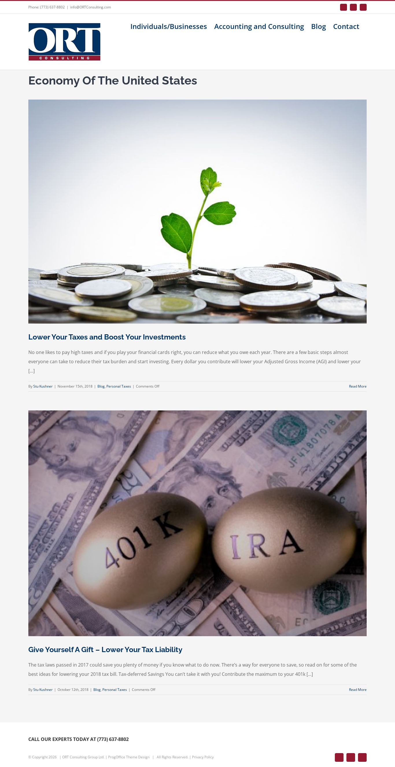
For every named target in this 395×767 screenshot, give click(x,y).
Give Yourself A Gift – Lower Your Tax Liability (105, 649)
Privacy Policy (203, 757)
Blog (101, 386)
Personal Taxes (118, 386)
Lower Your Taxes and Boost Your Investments (107, 337)
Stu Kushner (43, 386)
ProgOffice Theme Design (128, 757)
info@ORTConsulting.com (90, 7)
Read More (358, 386)
